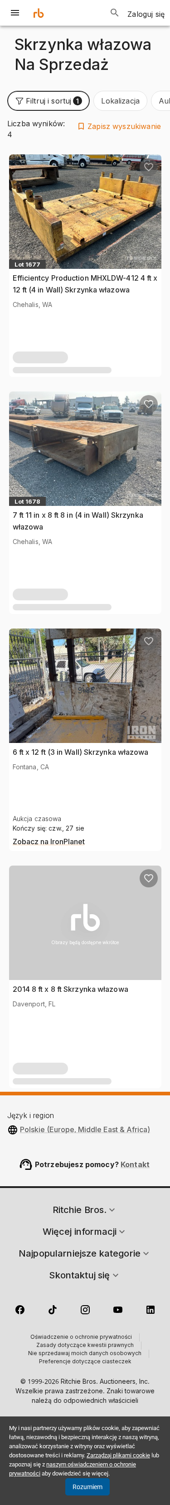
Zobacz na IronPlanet (49, 842)
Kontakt (135, 1164)
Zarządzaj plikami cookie (118, 1455)
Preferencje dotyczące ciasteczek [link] (85, 1362)
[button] (48, 101)
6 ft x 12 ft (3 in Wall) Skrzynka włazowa (81, 752)
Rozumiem (87, 1486)
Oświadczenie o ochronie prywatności (81, 1337)
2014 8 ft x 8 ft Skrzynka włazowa (70, 989)
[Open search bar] (114, 12)
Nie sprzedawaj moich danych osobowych (84, 1354)
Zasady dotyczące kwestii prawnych (85, 1346)
